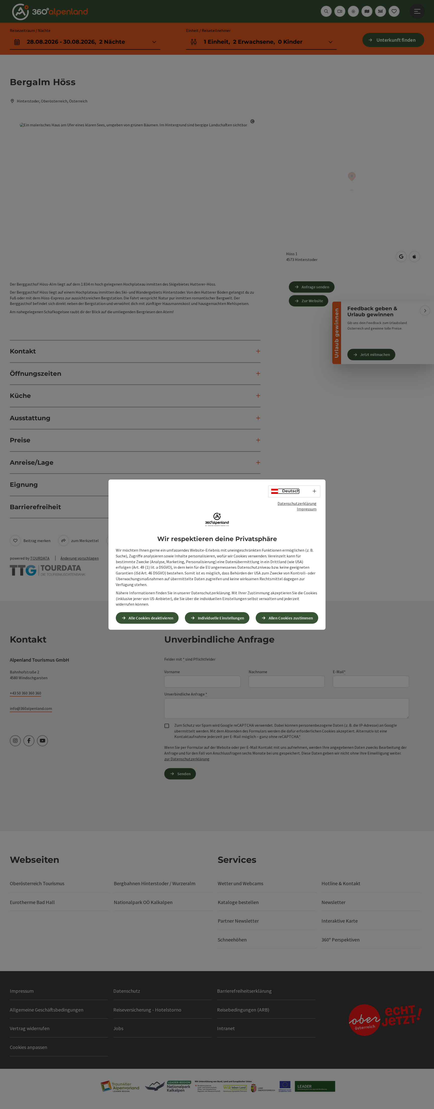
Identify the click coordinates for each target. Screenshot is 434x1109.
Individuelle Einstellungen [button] (221, 617)
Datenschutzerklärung (297, 503)
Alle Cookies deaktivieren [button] (151, 617)
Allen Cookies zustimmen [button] (291, 617)
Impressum (306, 508)
